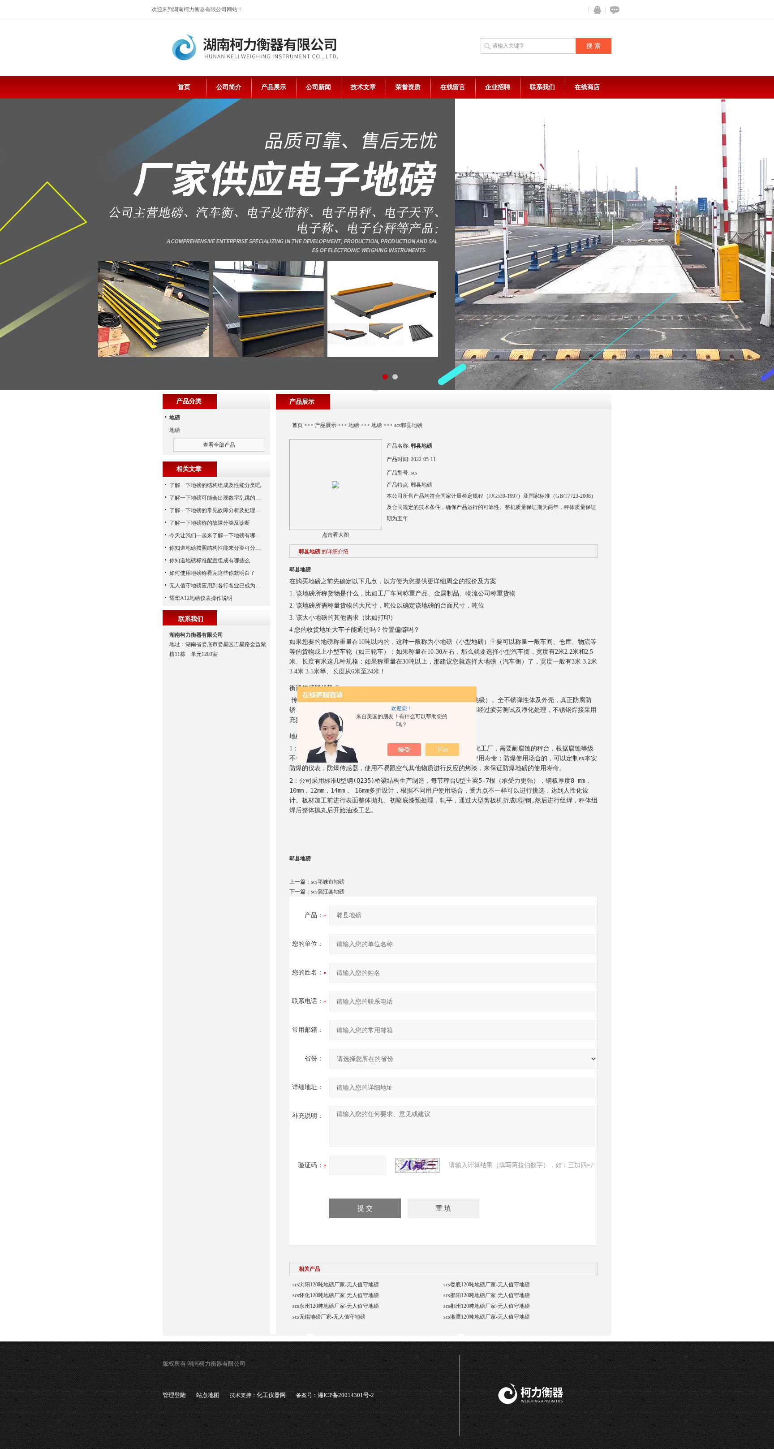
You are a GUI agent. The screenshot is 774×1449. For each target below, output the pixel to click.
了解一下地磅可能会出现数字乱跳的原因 (217, 498)
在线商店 (587, 87)
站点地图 (207, 1395)
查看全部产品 (219, 445)
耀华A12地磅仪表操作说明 (200, 598)
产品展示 (273, 87)
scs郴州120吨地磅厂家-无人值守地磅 (486, 1306)
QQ (595, 10)
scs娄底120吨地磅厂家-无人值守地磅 (486, 1284)
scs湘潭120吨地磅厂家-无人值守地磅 (486, 1317)
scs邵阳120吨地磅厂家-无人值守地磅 (486, 1295)
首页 (184, 87)
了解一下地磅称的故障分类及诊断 (209, 523)
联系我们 (542, 87)
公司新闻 (318, 87)
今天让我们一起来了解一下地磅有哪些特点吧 (223, 535)
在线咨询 (613, 10)
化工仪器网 (271, 1395)
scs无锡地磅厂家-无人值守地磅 (329, 1317)
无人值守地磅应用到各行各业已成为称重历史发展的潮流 (236, 585)
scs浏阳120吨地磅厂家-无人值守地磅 (335, 1284)
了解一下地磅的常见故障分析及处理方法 (217, 510)
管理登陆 (174, 1395)
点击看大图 (335, 535)
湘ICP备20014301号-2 (346, 1395)
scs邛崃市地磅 (327, 882)
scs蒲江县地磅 (327, 891)
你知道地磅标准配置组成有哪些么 (209, 560)
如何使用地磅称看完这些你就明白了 (212, 573)
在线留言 (452, 87)
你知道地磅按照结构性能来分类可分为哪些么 (223, 548)
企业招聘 (497, 87)
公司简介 (228, 87)
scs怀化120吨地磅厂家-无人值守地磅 (335, 1295)
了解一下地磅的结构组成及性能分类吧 (215, 485)
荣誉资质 (408, 87)
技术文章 (363, 87)
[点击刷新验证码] (417, 1165)
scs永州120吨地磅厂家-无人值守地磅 (335, 1306)
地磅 (353, 425)
